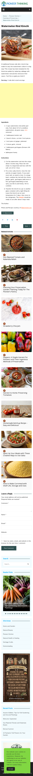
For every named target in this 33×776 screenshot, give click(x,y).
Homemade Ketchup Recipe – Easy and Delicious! (15, 424)
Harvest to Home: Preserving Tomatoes (15, 394)
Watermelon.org (26, 207)
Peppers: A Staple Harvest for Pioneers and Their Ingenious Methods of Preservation (15, 359)
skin (26, 130)
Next (26, 226)
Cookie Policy (17, 764)
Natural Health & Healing (11, 638)
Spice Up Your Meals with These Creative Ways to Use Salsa (16, 454)
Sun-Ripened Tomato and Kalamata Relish (13, 258)
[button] (5, 613)
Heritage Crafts (8, 642)
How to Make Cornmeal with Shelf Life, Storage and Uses (15, 484)
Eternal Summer (8, 729)
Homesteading (7, 646)
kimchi (21, 197)
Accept (10, 769)
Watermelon (8, 213)
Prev (6, 226)
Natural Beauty (8, 630)
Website (4, 532)
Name (3, 514)
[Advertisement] (16, 100)
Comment (5, 503)
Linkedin (13, 219)
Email (3, 523)
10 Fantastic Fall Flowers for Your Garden (14, 734)
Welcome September (10, 719)
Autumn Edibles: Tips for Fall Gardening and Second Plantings (16, 605)
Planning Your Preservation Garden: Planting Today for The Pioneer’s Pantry (16, 289)
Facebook (3, 219)
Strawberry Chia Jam (11, 326)
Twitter (8, 219)
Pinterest (17, 219)
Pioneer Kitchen (8, 634)
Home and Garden (9, 626)
